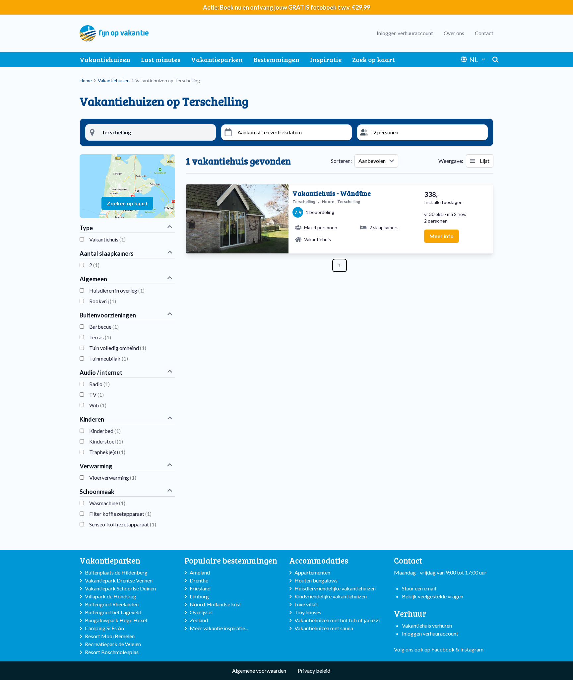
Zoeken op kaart (127, 203)
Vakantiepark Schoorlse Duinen (120, 588)
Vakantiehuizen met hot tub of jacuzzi (337, 620)
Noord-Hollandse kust (215, 604)
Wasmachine (107, 503)
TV (96, 394)
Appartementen (312, 572)
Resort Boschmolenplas (112, 652)
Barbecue (104, 326)
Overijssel (201, 612)
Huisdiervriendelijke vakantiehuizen (335, 588)
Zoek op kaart (373, 59)
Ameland (200, 572)
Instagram (471, 649)
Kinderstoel (106, 441)
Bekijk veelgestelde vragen (432, 596)
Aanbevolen (372, 161)
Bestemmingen (276, 59)
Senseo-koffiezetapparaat (122, 524)
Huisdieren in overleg (117, 290)
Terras (100, 337)
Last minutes (160, 59)
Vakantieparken (217, 59)
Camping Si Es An (104, 628)
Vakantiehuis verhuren (427, 625)
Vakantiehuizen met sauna (323, 628)
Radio (99, 384)
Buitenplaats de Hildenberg (116, 572)
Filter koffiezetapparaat (120, 513)
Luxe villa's (306, 604)
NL (473, 59)
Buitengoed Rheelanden (112, 604)
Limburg (199, 596)
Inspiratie (326, 59)
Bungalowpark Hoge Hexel (116, 620)
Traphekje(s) (107, 452)
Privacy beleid (314, 670)
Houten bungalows (316, 580)
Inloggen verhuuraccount (405, 33)
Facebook (443, 649)
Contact (484, 33)
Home (86, 80)
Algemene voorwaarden (259, 670)
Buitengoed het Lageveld (113, 612)
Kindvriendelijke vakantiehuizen (330, 596)
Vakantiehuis (107, 239)
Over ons (454, 33)
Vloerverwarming (112, 477)
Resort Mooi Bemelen (110, 636)
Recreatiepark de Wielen (113, 644)
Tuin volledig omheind (117, 348)
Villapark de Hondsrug (110, 596)
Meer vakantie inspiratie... (219, 628)
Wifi (97, 405)
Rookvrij (102, 301)
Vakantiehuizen (105, 59)
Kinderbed (105, 431)
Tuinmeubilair (108, 358)
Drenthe (199, 580)
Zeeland (199, 620)
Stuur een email (419, 588)
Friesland (200, 588)
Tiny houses (307, 612)
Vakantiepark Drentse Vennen (119, 580)
